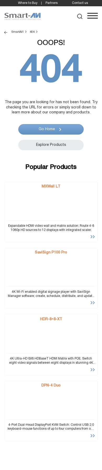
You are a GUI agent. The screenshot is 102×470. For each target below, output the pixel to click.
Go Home (47, 129)
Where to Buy (27, 3)
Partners (52, 3)
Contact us (80, 3)
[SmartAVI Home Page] (22, 16)
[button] (80, 16)
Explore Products (51, 145)
